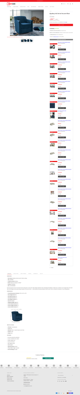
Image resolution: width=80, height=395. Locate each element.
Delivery (8, 375)
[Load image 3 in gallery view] (28, 40)
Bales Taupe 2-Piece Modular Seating (64, 120)
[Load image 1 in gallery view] (22, 40)
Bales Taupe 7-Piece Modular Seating (64, 218)
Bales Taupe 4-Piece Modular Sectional (64, 169)
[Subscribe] (72, 375)
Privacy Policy (9, 378)
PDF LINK (15, 349)
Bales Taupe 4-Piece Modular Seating (64, 159)
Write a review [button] (48, 358)
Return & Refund (10, 376)
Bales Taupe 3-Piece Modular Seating (64, 140)
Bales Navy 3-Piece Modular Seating (64, 52)
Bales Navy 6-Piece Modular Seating (64, 81)
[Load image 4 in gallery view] (31, 40)
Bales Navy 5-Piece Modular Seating (64, 71)
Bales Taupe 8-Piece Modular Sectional (64, 247)
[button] (68, 4)
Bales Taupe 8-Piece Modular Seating (64, 237)
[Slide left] (20, 41)
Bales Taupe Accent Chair (62, 257)
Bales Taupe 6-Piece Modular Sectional (64, 208)
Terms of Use (9, 379)
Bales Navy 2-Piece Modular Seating (64, 42)
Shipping (51, 20)
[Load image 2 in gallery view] (25, 40)
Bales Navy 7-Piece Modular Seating (64, 91)
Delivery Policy (56, 36)
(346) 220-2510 (27, 384)
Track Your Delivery (10, 380)
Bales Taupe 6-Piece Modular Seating (64, 198)
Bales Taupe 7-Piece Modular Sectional (64, 228)
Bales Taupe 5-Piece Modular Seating (64, 179)
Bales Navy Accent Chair (62, 110)
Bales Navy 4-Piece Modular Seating (64, 61)
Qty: (58, 47)
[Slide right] (34, 41)
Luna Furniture (35, 289)
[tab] (9, 274)
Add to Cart (61, 49)
